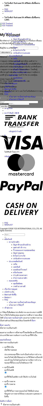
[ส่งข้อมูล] (10, 106)
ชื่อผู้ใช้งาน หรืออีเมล (8, 48)
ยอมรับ (7, 325)
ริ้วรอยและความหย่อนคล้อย (24, 250)
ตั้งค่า (34, 321)
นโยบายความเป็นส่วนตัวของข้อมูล (22, 97)
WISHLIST (8, 11)
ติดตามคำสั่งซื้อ (10, 89)
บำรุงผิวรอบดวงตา (20, 275)
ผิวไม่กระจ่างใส (19, 50)
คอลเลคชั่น (13, 281)
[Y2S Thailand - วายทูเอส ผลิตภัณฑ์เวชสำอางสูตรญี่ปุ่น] (6, 25)
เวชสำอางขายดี (19, 286)
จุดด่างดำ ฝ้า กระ (19, 247)
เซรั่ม (15, 58)
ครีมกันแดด (17, 272)
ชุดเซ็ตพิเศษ (17, 78)
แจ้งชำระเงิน (9, 292)
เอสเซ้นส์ (16, 267)
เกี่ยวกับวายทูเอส (10, 289)
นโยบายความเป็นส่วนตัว (13, 318)
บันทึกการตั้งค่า (6, 401)
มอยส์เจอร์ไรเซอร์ (20, 270)
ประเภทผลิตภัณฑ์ (15, 56)
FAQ (6, 9)
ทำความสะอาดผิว (20, 278)
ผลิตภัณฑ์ (8, 239)
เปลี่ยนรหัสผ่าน (5, 52)
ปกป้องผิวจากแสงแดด (21, 53)
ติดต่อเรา (7, 297)
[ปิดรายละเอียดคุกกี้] (1, 405)
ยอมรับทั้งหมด (5, 340)
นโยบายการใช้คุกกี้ (16, 99)
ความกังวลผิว (14, 242)
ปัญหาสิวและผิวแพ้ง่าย (22, 39)
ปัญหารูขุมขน (18, 253)
